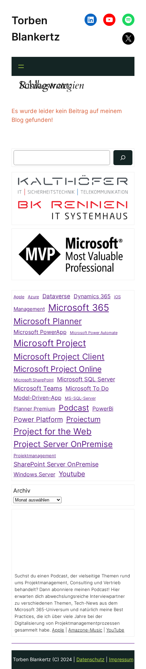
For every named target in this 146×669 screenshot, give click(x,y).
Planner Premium (34, 408)
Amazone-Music (85, 630)
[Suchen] (122, 157)
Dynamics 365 (92, 296)
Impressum (121, 659)
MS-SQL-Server (80, 398)
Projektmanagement (35, 455)
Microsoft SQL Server (86, 379)
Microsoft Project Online (58, 368)
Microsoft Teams (38, 388)
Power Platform (38, 419)
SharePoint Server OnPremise (56, 464)
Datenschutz (90, 659)
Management (29, 309)
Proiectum (83, 419)
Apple (19, 296)
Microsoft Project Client (59, 357)
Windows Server (34, 474)
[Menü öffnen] (21, 66)
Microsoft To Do (87, 388)
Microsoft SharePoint (34, 380)
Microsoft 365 (78, 307)
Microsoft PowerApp (40, 332)
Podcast (74, 407)
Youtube (72, 474)
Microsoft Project (50, 343)
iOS (117, 296)
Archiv (21, 490)
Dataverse (56, 296)
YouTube (115, 630)
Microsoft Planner (48, 321)
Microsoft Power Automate (93, 333)
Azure (33, 296)
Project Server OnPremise (63, 444)
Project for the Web (53, 431)
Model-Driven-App (37, 398)
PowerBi (102, 408)
